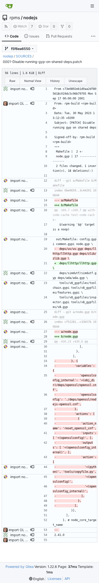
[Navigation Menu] (92, 6)
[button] (32, 88)
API (67, 579)
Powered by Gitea (20, 567)
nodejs (30, 17)
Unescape (75, 81)
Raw (12, 81)
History (55, 81)
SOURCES (24, 56)
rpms (15, 17)
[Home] (9, 6)
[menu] (36, 579)
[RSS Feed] (6, 26)
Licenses (54, 579)
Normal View (32, 81)
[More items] (93, 36)
